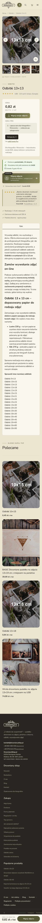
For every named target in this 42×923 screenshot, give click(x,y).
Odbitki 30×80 (11, 425)
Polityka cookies (10, 905)
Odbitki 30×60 (11, 422)
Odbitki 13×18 (11, 387)
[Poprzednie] (5, 40)
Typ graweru (8, 820)
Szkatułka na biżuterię (11, 857)
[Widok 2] (16, 69)
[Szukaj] (25, 5)
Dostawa (7, 807)
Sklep (4, 13)
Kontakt (6, 787)
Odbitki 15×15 (11, 393)
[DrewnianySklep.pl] (8, 4)
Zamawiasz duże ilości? (17, 186)
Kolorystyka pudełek (11, 840)
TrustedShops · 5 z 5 (30, 204)
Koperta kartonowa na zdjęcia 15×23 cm (17, 884)
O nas (6, 779)
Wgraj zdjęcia (28, 919)
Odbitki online (8, 852)
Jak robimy (15, 897)
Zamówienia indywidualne (13, 844)
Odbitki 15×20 (11, 399)
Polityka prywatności (22, 901)
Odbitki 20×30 (11, 411)
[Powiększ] (35, 59)
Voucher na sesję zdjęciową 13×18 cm (16, 888)
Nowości (7, 771)
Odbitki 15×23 (11, 402)
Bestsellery (8, 775)
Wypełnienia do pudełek (12, 836)
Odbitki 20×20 (11, 408)
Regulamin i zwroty (10, 816)
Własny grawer (9, 832)
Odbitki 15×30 (11, 405)
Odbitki (11, 13)
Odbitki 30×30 (11, 413)
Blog (5, 783)
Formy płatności (9, 812)
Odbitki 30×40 (11, 416)
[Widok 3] (26, 69)
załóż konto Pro (13, 141)
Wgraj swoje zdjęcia (19, 115)
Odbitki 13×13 (11, 384)
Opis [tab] (21, 226)
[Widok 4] (35, 69)
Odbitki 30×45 (11, 419)
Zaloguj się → (11, 137)
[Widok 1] (6, 69)
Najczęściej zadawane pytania (14, 828)
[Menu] (37, 5)
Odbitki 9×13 (10, 378)
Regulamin (8, 901)
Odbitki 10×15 (11, 381)
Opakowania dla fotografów (13, 791)
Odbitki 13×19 (11, 390)
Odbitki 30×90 (11, 428)
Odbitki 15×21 (11, 396)
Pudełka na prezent (10, 848)
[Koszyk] (32, 5)
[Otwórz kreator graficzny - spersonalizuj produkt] (19, 5)
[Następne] (36, 40)
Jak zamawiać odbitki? (11, 824)
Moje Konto (7, 803)
